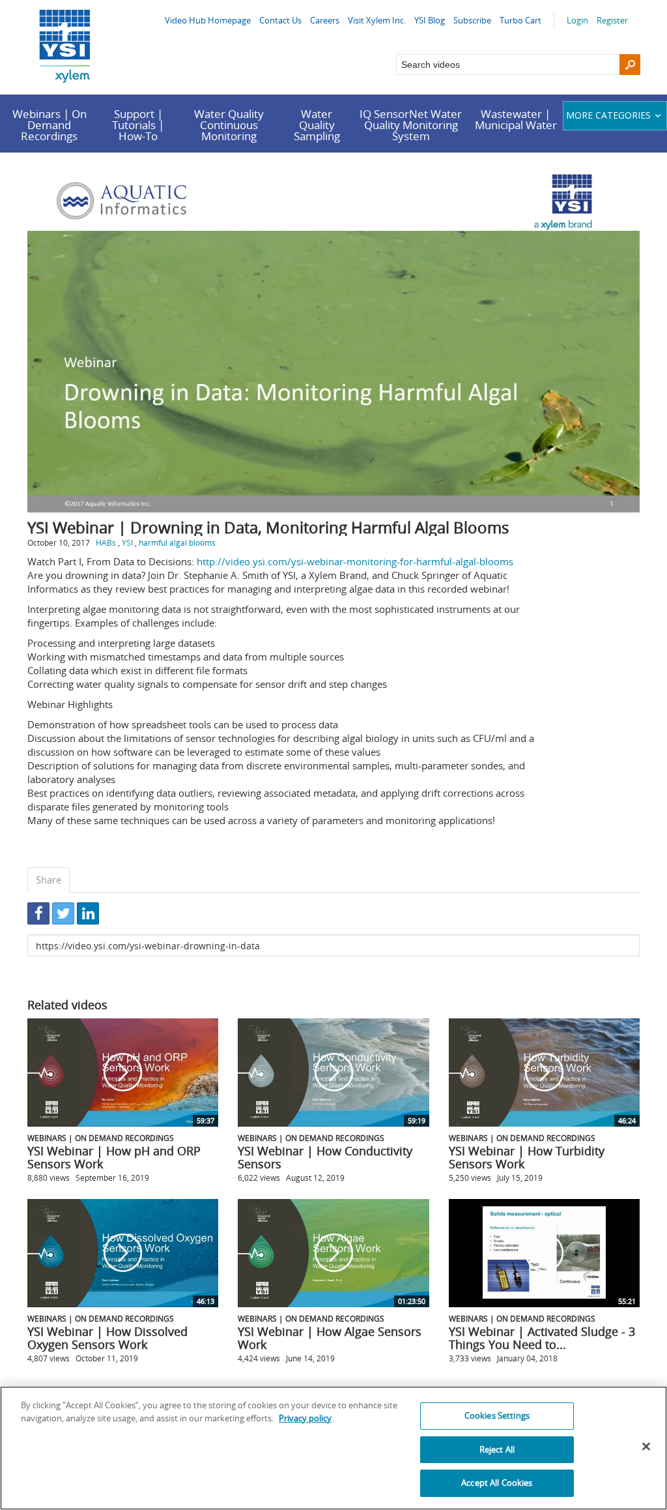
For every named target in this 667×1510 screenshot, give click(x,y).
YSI (127, 542)
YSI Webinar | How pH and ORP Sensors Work (114, 1157)
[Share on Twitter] (63, 913)
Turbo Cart (520, 20)
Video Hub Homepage (208, 20)
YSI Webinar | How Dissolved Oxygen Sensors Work (107, 1338)
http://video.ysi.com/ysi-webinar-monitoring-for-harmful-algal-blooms (355, 561)
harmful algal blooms (177, 542)
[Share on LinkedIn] (88, 913)
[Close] (646, 1446)
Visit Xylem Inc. (377, 20)
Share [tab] (48, 879)
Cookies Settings (497, 1415)
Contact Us (280, 20)
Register (612, 20)
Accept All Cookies (496, 1482)
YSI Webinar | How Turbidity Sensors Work (526, 1157)
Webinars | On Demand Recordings (49, 124)
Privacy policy (305, 1418)
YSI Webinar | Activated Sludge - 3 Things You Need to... (542, 1338)
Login (577, 20)
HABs (106, 542)
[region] (333, 1448)
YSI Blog (429, 20)
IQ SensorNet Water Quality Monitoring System (411, 124)
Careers (324, 20)
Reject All (497, 1449)
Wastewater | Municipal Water (516, 119)
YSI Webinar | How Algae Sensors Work (329, 1338)
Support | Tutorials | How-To (138, 124)
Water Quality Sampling (317, 124)
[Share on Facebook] (38, 913)
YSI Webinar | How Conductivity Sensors (325, 1157)
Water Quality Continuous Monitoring (229, 124)
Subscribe (472, 20)
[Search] (629, 64)
